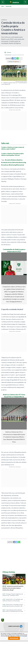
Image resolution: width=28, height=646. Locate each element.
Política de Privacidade (22, 636)
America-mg (8, 6)
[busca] (25, 2)
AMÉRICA (4, 20)
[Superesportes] (10, 2)
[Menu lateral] (2, 2)
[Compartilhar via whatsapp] (18, 58)
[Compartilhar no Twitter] (15, 59)
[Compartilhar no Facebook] (13, 59)
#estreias (15, 162)
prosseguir (14, 638)
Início (2, 6)
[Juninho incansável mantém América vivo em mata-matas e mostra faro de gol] (14, 579)
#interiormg (12, 165)
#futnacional (20, 165)
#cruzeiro (8, 160)
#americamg (22, 162)
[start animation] (5, 256)
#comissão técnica (6, 162)
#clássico (14, 160)
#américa (19, 160)
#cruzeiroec (5, 165)
